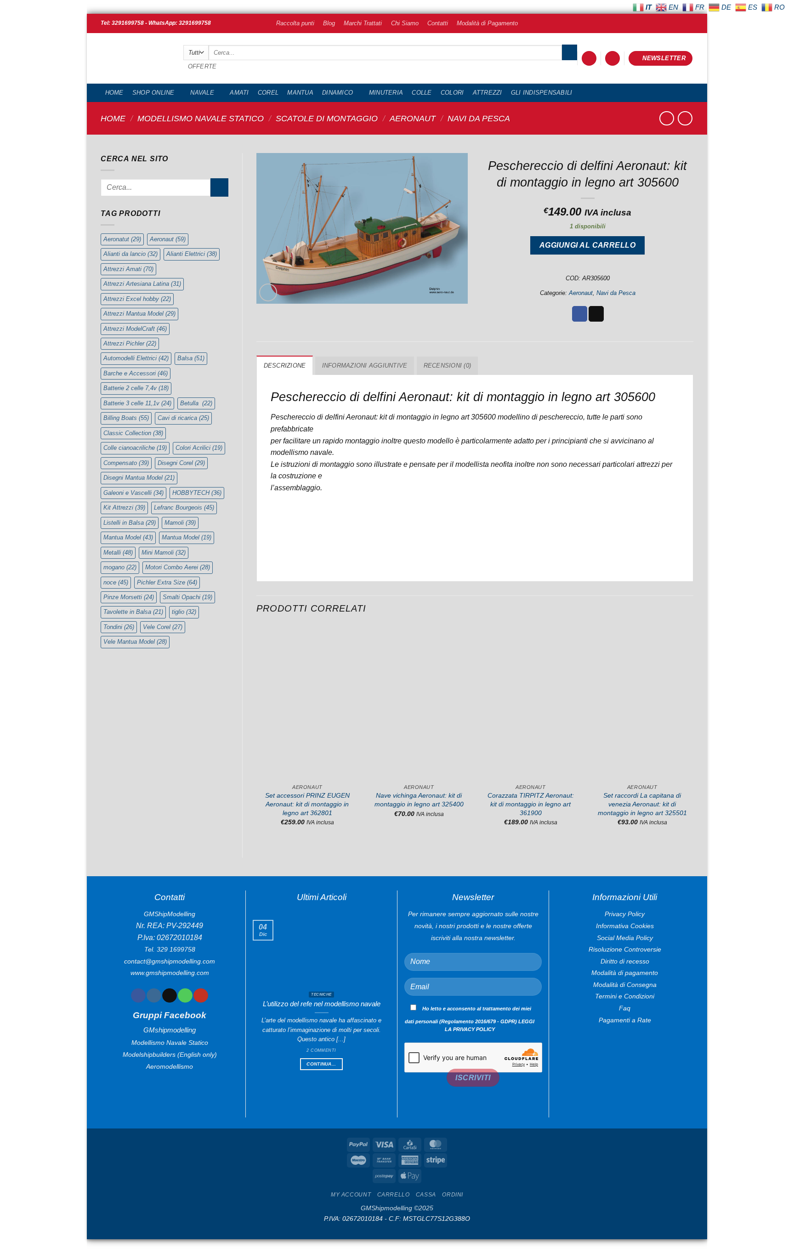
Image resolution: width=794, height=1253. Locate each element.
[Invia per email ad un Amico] (596, 314)
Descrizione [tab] (285, 365)
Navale (202, 92)
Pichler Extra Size (167, 582)
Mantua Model (128, 537)
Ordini (452, 1194)
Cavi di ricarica (183, 417)
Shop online (153, 92)
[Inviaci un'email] (169, 995)
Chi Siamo (405, 23)
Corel (268, 92)
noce (115, 582)
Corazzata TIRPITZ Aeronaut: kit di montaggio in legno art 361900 (531, 804)
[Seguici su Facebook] (138, 995)
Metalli (118, 552)
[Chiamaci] (185, 995)
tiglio (184, 611)
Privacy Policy (625, 914)
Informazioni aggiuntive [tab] (365, 365)
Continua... (321, 1063)
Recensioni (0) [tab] (447, 365)
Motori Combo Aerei (177, 567)
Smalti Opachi (187, 597)
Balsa (190, 358)
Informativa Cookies (625, 926)
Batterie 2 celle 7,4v (136, 388)
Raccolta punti (295, 23)
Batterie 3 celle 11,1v (137, 403)
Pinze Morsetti (128, 597)
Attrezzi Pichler (129, 343)
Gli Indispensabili (542, 92)
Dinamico (337, 92)
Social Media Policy (625, 937)
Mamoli (180, 522)
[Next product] (666, 118)
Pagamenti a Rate (625, 1020)
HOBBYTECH (196, 492)
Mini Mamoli (164, 552)
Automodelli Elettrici (136, 358)
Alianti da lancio (130, 253)
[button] (589, 58)
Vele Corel (162, 627)
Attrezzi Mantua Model (139, 313)
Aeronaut (413, 118)
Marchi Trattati (363, 23)
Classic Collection (133, 433)
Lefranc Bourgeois (184, 507)
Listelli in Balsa (129, 522)
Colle (421, 92)
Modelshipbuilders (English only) (170, 1054)
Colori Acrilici (199, 447)
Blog (329, 23)
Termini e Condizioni (624, 996)
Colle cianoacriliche (135, 447)
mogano (119, 567)
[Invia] (569, 52)
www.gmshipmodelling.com (169, 972)
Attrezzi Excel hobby (137, 298)
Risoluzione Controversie (625, 949)
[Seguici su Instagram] (154, 995)
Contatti (437, 23)
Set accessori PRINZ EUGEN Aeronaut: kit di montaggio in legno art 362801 (307, 804)
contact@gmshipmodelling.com (169, 961)
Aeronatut (122, 239)
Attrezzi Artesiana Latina (142, 283)
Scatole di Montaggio (327, 118)
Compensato (126, 462)
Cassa (426, 1194)
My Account (351, 1194)
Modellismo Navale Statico (200, 118)
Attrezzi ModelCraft (135, 328)
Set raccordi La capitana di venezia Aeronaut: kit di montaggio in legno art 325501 (642, 804)
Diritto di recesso (625, 961)
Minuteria (386, 92)
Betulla (196, 403)
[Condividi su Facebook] (579, 314)
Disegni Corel (181, 462)
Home (114, 92)
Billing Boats (126, 417)
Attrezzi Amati (128, 269)
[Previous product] (685, 118)
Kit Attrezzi (124, 507)
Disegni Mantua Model (139, 477)
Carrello (393, 1194)
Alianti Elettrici (191, 253)
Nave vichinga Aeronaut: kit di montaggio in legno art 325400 (419, 800)
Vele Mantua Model (135, 641)
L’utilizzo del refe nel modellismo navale (321, 1004)
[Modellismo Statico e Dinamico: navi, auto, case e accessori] (135, 58)
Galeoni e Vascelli (133, 492)
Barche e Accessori (135, 373)
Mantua (300, 92)
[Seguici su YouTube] (200, 995)
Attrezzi (487, 92)
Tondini (118, 627)
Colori (452, 92)
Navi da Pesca (479, 118)
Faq (624, 1008)
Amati (239, 92)
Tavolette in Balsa (133, 611)
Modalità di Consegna (625, 984)
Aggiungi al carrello (587, 245)
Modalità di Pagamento (487, 23)
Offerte (202, 66)
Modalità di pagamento (624, 972)
